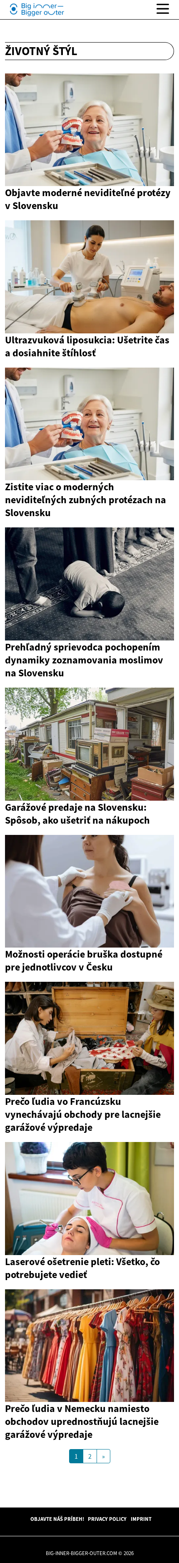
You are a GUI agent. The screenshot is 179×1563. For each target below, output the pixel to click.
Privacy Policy (107, 1518)
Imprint (141, 1518)
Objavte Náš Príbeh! (57, 1518)
